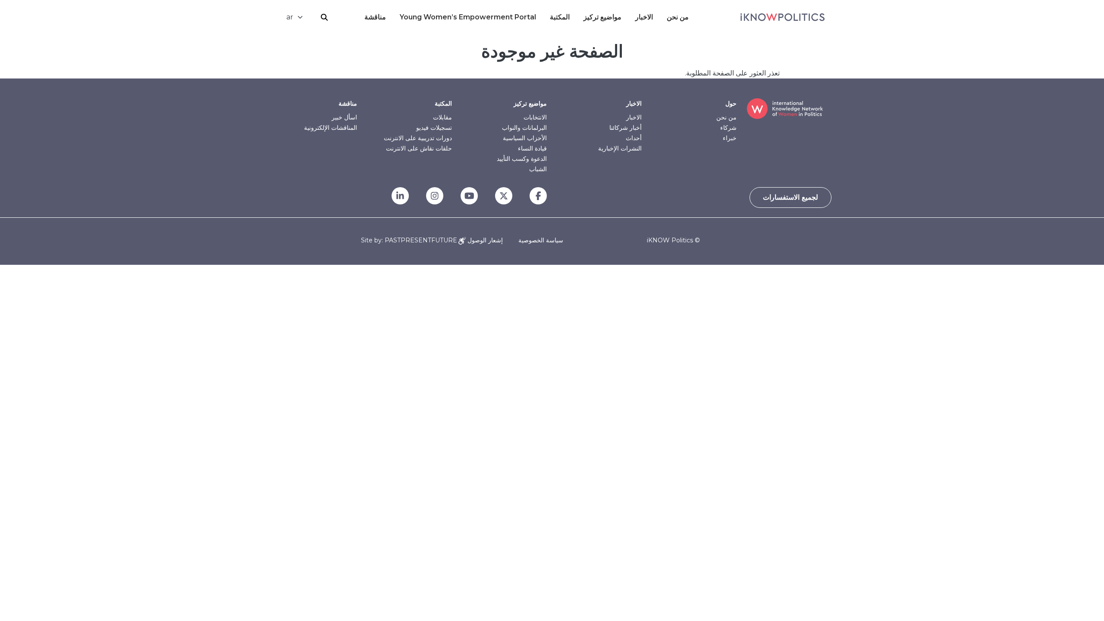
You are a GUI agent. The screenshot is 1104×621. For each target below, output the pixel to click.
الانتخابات (535, 117)
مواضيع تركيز (602, 17)
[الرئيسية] (782, 17)
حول (731, 103)
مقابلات (442, 117)
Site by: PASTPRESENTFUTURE (409, 240)
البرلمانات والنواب (524, 128)
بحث (324, 17)
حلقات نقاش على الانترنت (419, 148)
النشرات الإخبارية (620, 148)
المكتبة (560, 17)
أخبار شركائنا (625, 128)
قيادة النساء (532, 148)
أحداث (634, 138)
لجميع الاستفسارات (790, 197)
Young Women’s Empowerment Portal (468, 17)
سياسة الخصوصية (540, 240)
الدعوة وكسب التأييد (522, 159)
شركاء (728, 128)
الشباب (538, 169)
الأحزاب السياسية (525, 138)
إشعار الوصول (484, 240)
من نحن (678, 17)
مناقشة (375, 17)
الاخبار (644, 17)
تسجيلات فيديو (434, 128)
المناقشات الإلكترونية (330, 128)
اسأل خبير (344, 117)
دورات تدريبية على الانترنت (418, 138)
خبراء (730, 138)
